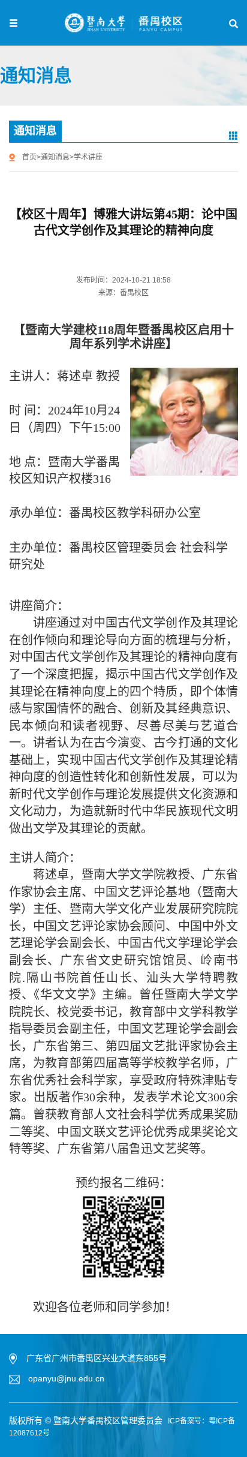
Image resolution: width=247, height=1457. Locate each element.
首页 (29, 157)
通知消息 (55, 157)
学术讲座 (88, 157)
